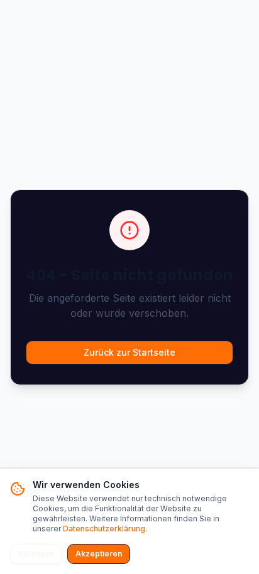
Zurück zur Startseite (129, 352)
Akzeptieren (98, 553)
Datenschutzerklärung (104, 528)
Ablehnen (36, 553)
